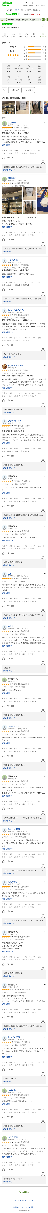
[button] (8, 107)
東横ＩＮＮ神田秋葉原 (10, 27)
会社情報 (16, 1207)
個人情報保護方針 (28, 1207)
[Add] (43, 25)
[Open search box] (4, 90)
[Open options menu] (44, 122)
